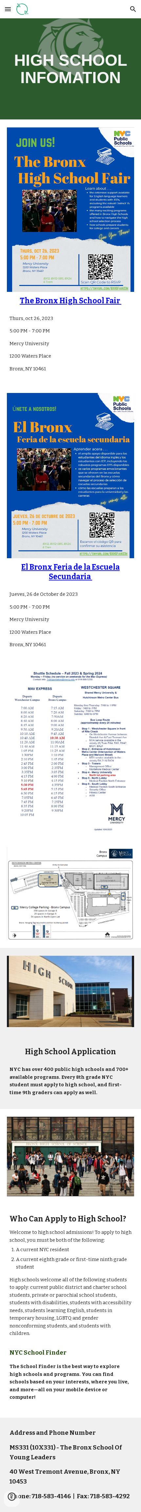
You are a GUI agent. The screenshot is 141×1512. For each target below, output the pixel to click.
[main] (70, 68)
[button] (8, 9)
